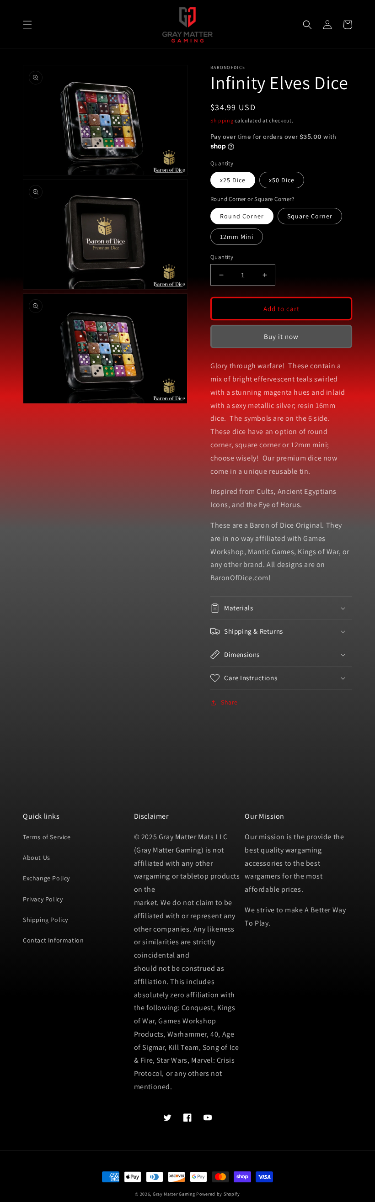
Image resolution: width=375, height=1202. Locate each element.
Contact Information (53, 940)
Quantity (221, 257)
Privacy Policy (43, 899)
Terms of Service (47, 837)
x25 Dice (233, 180)
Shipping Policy (45, 920)
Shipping (222, 120)
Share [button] (229, 702)
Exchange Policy (46, 878)
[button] (27, 25)
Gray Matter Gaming (174, 1194)
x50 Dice (282, 180)
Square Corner (309, 216)
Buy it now (281, 336)
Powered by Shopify (218, 1194)
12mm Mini (236, 237)
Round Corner (242, 216)
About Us (36, 857)
